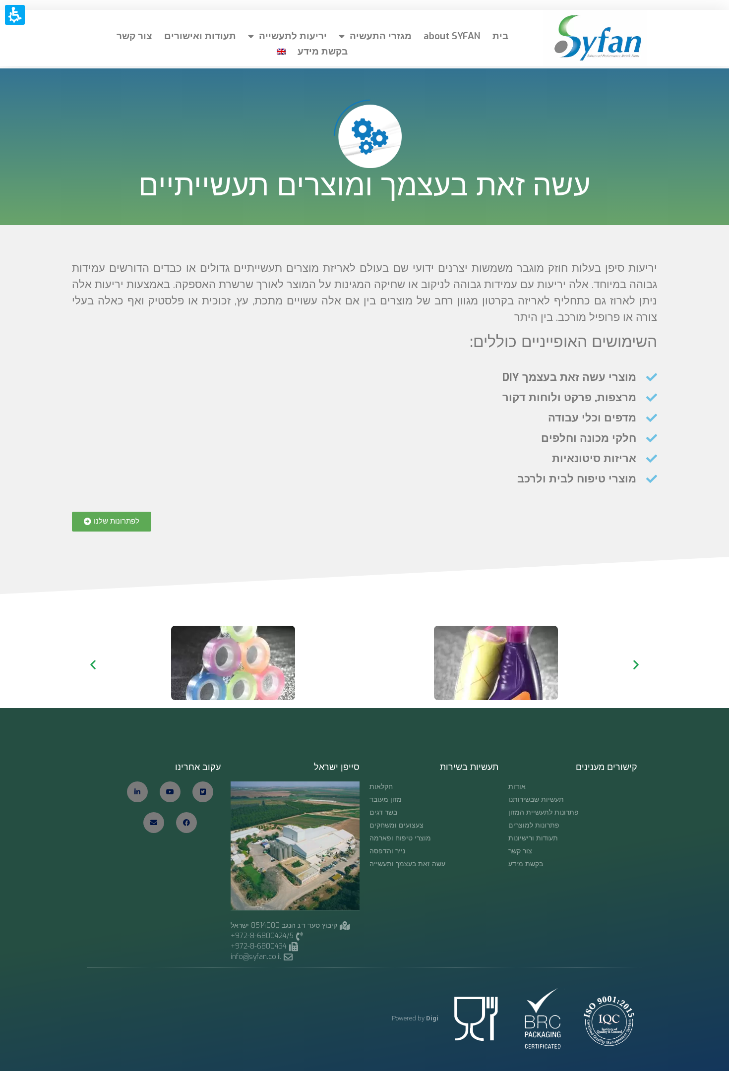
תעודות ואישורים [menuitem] (200, 36)
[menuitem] (281, 52)
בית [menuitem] (500, 36)
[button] (111, 522)
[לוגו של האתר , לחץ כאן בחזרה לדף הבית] (595, 38)
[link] (266, 957)
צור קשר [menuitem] (134, 36)
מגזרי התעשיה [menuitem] (381, 36)
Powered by (415, 1018)
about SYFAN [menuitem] (452, 36)
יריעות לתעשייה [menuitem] (293, 36)
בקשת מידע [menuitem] (323, 51)
